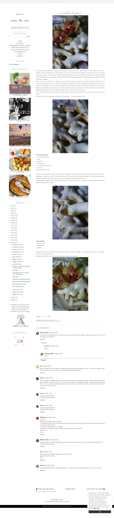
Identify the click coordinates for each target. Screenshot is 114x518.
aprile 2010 (15, 264)
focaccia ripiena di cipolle (20, 197)
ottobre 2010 (16, 249)
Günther (42, 465)
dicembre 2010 (16, 244)
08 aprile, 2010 (49, 465)
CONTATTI (20, 56)
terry (41, 452)
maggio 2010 (16, 262)
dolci (43, 321)
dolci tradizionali (51, 321)
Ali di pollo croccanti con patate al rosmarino (19, 172)
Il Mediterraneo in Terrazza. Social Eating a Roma (20, 95)
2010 (12, 242)
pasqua (58, 321)
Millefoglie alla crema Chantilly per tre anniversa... (20, 273)
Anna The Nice (54, 501)
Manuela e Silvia (44, 440)
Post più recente (46, 489)
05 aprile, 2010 (47, 452)
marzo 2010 (15, 289)
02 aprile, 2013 (54, 346)
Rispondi (42, 339)
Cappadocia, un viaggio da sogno (20, 146)
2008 (12, 300)
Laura (41, 393)
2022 (12, 213)
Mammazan (43, 417)
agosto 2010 (16, 254)
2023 (12, 211)
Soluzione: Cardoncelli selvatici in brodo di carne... (21, 267)
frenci (41, 378)
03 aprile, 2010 (51, 417)
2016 (12, 228)
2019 (12, 220)
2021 (12, 215)
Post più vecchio (95, 489)
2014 (12, 233)
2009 (12, 297)
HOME (20, 41)
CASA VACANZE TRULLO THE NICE (20, 45)
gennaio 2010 (16, 294)
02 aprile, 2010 (53, 332)
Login (61, 499)
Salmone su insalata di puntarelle (21, 281)
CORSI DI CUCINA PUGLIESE (20, 50)
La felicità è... (15, 277)
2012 (12, 237)
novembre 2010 (17, 247)
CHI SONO (20, 43)
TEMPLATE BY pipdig (48, 506)
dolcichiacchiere (44, 332)
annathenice (47, 354)
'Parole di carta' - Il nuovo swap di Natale (19, 121)
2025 (12, 206)
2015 (12, 230)
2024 (12, 208)
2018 (12, 223)
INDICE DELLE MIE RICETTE (19, 47)
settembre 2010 (17, 252)
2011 (12, 240)
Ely (41, 366)
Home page (57, 1)
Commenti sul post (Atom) (49, 491)
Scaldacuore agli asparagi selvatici (21, 279)
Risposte (44, 343)
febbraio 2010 (16, 292)
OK (100, 512)
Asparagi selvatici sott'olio (19, 284)
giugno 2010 (16, 259)
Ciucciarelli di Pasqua (17, 286)
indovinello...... (16, 270)
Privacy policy (55, 499)
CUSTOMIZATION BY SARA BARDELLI (62, 506)
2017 (12, 225)
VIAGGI (20, 54)
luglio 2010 (15, 257)
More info (96, 508)
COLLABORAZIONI (20, 52)
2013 (12, 235)
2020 (12, 218)
